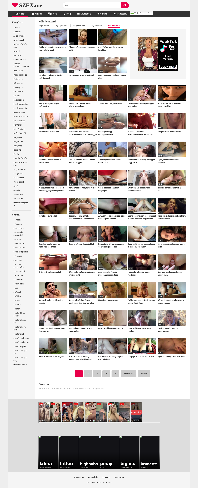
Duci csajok (18, 71)
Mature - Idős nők (20, 116)
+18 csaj (16, 220)
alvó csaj (17, 292)
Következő (128, 374)
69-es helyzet (18, 228)
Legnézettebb (79, 25)
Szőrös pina (18, 194)
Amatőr (16, 27)
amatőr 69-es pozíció (19, 314)
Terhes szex (18, 198)
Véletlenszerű (114, 25)
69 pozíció (17, 224)
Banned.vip (93, 477)
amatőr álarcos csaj (19, 321)
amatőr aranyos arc (20, 352)
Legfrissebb (44, 25)
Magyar (137, 12)
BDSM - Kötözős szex (20, 45)
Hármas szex (18, 83)
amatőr (16, 309)
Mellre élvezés (19, 121)
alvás (15, 288)
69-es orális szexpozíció (18, 233)
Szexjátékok (18, 173)
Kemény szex (18, 87)
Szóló (15, 186)
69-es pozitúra (19, 248)
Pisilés (16, 154)
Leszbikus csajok (20, 104)
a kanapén (17, 260)
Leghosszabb (96, 25)
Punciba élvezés (20, 158)
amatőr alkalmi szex (19, 328)
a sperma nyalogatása (18, 265)
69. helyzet (17, 256)
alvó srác (17, 305)
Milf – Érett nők (19, 133)
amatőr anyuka (19, 346)
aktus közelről (19, 271)
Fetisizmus (17, 79)
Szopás (16, 190)
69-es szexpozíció (20, 252)
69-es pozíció (18, 243)
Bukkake (17, 55)
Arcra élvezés (19, 36)
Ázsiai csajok (18, 40)
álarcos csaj (18, 275)
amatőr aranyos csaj (20, 359)
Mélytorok (17, 125)
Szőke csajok (18, 178)
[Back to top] (189, 480)
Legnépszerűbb (61, 25)
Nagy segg (17, 146)
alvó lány (17, 296)
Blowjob (16, 51)
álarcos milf (18, 280)
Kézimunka (18, 91)
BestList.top (119, 477)
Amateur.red (79, 477)
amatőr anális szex (21, 338)
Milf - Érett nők (19, 129)
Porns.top (106, 477)
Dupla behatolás (20, 75)
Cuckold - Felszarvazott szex (21, 65)
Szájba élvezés (19, 169)
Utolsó (144, 374)
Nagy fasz (17, 137)
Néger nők (17, 150)
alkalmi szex (18, 284)
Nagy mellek (18, 141)
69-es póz (17, 239)
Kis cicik (16, 96)
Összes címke (19, 365)
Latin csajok (18, 100)
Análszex (17, 32)
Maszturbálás (19, 112)
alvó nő (16, 300)
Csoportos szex (19, 59)
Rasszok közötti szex (20, 163)
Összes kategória (20, 203)
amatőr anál (18, 334)
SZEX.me (30, 5)
